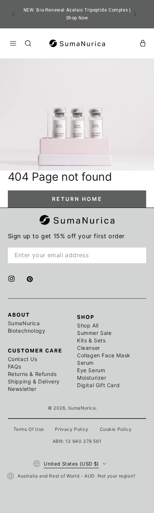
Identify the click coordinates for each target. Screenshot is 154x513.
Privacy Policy (71, 429)
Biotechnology (27, 330)
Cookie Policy (116, 429)
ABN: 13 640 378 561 (77, 441)
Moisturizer (92, 377)
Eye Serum (91, 370)
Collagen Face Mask (103, 355)
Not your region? (117, 476)
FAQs (14, 366)
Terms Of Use (28, 429)
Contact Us (22, 359)
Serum (85, 363)
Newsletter (22, 389)
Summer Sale (94, 333)
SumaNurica (24, 323)
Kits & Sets (91, 340)
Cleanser (88, 348)
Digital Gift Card (98, 385)
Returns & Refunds (32, 374)
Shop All (88, 325)
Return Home (77, 199)
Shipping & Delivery (34, 381)
